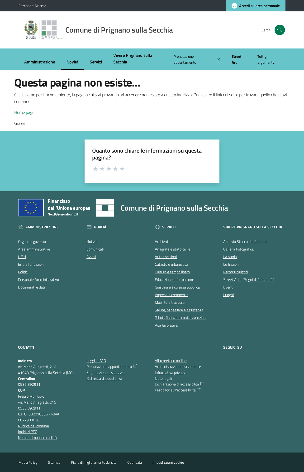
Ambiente (162, 241)
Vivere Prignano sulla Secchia (252, 227)
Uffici (22, 257)
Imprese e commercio (171, 295)
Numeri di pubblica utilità (37, 437)
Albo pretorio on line (171, 360)
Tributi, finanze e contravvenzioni (180, 317)
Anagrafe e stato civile (172, 249)
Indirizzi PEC (27, 431)
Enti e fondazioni (31, 264)
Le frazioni (231, 264)
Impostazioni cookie (168, 462)
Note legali (163, 378)
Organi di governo (32, 241)
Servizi (169, 227)
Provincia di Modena (32, 5)
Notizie (91, 241)
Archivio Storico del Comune (245, 241)
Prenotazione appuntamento (109, 366)
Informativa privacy (170, 372)
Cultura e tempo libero (172, 272)
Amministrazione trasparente (178, 366)
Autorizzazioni (166, 257)
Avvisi (91, 257)
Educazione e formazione (174, 279)
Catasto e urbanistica (171, 264)
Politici (23, 272)
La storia (230, 257)
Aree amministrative (34, 249)
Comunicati (95, 249)
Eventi (228, 287)
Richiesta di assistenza (104, 378)
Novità (100, 227)
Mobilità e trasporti (170, 302)
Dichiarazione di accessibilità (177, 384)
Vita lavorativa (166, 325)
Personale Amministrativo (38, 279)
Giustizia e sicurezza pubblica (177, 287)
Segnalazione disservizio (105, 372)
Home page (24, 112)
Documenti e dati (31, 287)
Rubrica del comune (33, 426)
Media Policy (28, 462)
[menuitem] (40, 62)
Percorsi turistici (235, 272)
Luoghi (228, 295)
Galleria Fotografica (238, 249)
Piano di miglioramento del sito (94, 462)
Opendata (134, 462)
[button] (279, 30)
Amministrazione (42, 227)
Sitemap (54, 462)
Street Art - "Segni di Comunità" (248, 279)
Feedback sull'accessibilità (175, 390)
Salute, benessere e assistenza (179, 310)
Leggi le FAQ (96, 360)
